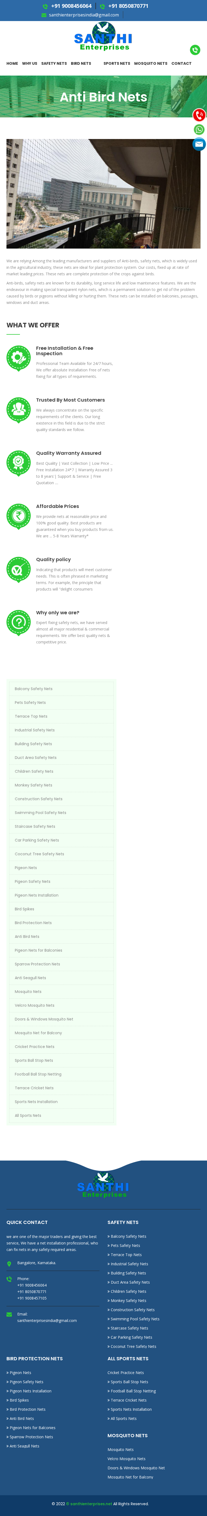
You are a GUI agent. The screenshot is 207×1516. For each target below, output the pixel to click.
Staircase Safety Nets (35, 826)
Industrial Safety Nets (35, 730)
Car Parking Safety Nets (37, 840)
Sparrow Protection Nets (37, 964)
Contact (181, 63)
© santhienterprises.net (89, 1504)
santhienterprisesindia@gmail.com (83, 15)
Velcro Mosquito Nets (34, 1005)
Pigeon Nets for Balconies (38, 950)
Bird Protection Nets (33, 922)
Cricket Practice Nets (34, 1046)
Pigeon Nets (26, 867)
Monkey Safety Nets (33, 785)
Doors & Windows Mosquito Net (44, 1019)
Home (12, 63)
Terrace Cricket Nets (34, 1088)
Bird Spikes (24, 909)
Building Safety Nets (33, 744)
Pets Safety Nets (30, 702)
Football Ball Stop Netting (38, 1074)
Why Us (29, 63)
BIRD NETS (81, 63)
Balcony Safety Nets (34, 688)
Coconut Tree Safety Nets (39, 854)
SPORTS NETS (117, 63)
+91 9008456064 (70, 5)
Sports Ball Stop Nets (34, 1060)
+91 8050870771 (128, 5)
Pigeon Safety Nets (32, 881)
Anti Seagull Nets (30, 978)
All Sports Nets (28, 1115)
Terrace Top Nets (31, 716)
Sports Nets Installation (36, 1101)
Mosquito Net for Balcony (38, 1033)
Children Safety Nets (34, 771)
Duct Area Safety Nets (36, 757)
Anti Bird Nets (27, 936)
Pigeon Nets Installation (36, 895)
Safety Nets (54, 63)
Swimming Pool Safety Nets (40, 812)
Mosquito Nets (150, 63)
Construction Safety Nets (39, 799)
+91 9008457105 (32, 1298)
